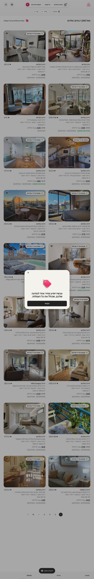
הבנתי (47, 303)
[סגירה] (28, 272)
